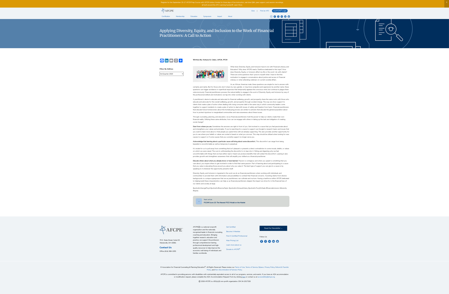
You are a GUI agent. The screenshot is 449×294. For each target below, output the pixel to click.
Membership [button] (180, 16)
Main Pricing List (232, 240)
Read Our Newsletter (272, 228)
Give (253, 11)
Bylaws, (261, 267)
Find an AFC (264, 11)
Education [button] (194, 16)
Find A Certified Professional (236, 236)
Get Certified (230, 227)
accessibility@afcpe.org (266, 277)
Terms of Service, (252, 267)
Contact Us (166, 247)
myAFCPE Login (279, 10)
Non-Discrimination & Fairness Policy (228, 270)
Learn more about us (233, 245)
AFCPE (192, 11)
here (243, 277)
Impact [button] (219, 16)
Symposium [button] (207, 16)
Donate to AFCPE (233, 249)
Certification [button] (166, 16)
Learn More (238, 5)
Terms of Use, (240, 267)
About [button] (230, 16)
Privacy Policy (270, 267)
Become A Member (233, 231)
